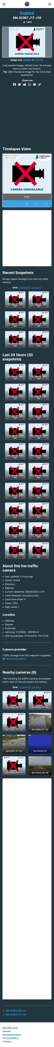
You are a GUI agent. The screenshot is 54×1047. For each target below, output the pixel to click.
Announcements (12, 1034)
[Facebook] (14, 84)
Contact (7, 1041)
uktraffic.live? (10, 1028)
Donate (7, 1031)
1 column (23, 287)
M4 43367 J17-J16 (27, 18)
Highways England (15, 658)
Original (39, 60)
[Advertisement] (27, 115)
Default (27, 60)
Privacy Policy (10, 1038)
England (27, 13)
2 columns (35, 287)
